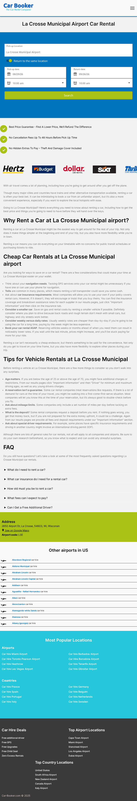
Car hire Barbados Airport (83, 653)
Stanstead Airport (78, 746)
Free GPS (6, 742)
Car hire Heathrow (12, 663)
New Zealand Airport (46, 779)
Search (68, 95)
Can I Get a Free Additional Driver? (29, 507)
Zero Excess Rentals (13, 755)
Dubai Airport (75, 755)
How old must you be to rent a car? (30, 488)
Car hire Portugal (11, 696)
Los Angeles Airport (79, 751)
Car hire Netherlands (80, 696)
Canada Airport (43, 783)
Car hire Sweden (78, 701)
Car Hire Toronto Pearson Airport (21, 658)
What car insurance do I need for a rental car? (37, 479)
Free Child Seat (10, 751)
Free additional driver (13, 738)
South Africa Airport (46, 774)
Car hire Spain (10, 691)
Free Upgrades (9, 746)
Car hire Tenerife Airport (82, 663)
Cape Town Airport (78, 738)
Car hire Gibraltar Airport (82, 668)
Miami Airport (75, 742)
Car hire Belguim (78, 691)
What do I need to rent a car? (26, 469)
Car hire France (11, 686)
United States (42, 770)
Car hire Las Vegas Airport (17, 668)
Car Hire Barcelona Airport (83, 658)
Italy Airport (41, 788)
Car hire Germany (78, 686)
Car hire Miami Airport (14, 653)
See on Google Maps (17, 530)
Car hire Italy (9, 701)
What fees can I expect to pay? (27, 498)
